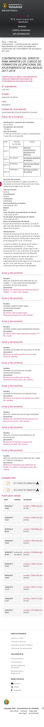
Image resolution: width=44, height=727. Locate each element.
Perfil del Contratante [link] (9, 43)
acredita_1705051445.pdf (32, 506)
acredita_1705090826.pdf (32, 529)
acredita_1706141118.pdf (32, 587)
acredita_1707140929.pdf (32, 610)
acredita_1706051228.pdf (32, 564)
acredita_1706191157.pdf (32, 598)
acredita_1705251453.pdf (32, 541)
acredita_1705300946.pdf (32, 552)
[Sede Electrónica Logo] (12, 6)
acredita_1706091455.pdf (32, 575)
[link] (1, 184)
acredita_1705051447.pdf (32, 517)
